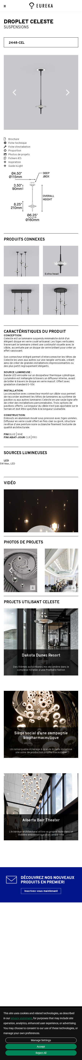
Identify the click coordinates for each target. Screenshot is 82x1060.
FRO (34, 437)
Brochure (13, 139)
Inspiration (14, 162)
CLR (28, 437)
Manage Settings (41, 1040)
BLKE (12, 434)
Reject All (41, 1052)
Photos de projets (19, 154)
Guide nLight (15, 166)
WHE (20, 434)
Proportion (14, 150)
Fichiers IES (15, 158)
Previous (14, 92)
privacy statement (21, 1018)
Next (68, 92)
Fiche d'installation (19, 147)
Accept (41, 1046)
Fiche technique (17, 143)
